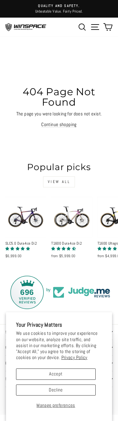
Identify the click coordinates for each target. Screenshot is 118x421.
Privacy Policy (74, 357)
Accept (55, 374)
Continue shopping (58, 124)
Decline (56, 390)
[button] (17, 248)
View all (59, 181)
